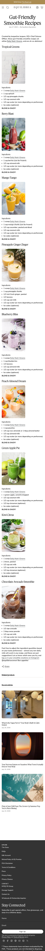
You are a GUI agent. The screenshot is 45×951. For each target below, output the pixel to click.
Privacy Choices (7, 879)
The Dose (5, 847)
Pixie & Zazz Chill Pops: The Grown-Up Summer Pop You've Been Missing (21, 807)
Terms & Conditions (8, 867)
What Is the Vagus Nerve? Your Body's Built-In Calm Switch (21, 724)
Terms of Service (19, 937)
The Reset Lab (26, 2)
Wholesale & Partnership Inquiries (14, 898)
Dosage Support (7, 890)
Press (4, 871)
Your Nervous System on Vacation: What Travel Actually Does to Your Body (22, 765)
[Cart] (42, 7)
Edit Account (6, 855)
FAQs (4, 851)
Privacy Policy (6, 875)
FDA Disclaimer (7, 863)
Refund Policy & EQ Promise (12, 859)
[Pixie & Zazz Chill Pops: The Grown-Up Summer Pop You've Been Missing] (22, 788)
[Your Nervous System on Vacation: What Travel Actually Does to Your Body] (22, 746)
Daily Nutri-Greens (17, 90)
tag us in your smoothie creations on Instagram (20, 658)
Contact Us (6, 894)
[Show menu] (3, 7)
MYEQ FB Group (7, 886)
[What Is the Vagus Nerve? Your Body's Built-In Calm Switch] (22, 704)
